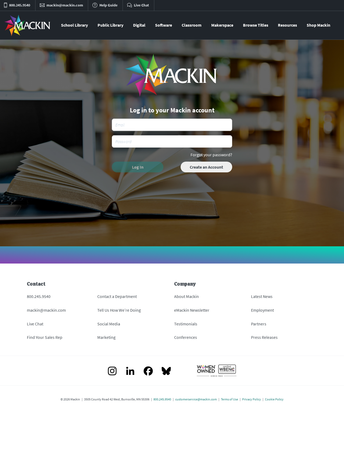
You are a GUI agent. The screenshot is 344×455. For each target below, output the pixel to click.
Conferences (185, 337)
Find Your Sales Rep (44, 337)
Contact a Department (117, 296)
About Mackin (186, 296)
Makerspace (222, 25)
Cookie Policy (274, 399)
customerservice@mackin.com (196, 399)
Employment (262, 310)
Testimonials (185, 323)
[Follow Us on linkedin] (130, 371)
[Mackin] (27, 25)
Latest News (262, 296)
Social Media (108, 323)
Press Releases (264, 337)
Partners (258, 323)
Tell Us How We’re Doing (119, 310)
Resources (287, 25)
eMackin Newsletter (191, 310)
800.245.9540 (39, 296)
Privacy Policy (251, 399)
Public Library (110, 25)
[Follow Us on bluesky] (166, 371)
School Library (74, 25)
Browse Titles (255, 25)
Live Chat (35, 323)
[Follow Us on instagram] (112, 371)
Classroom (192, 25)
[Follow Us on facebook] (148, 371)
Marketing (106, 337)
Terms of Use (229, 399)
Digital (139, 25)
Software (163, 25)
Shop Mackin (318, 25)
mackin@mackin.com (46, 310)
